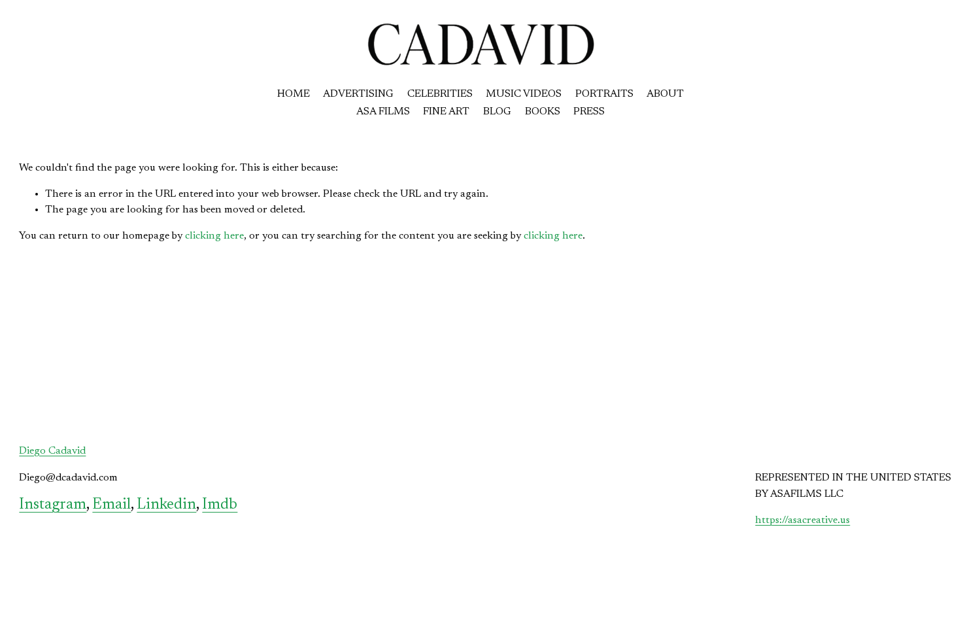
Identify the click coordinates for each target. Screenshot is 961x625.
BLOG (497, 112)
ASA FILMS (383, 112)
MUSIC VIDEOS (524, 94)
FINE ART (446, 112)
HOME (293, 94)
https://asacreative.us (802, 520)
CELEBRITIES (440, 94)
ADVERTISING (358, 94)
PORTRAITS (604, 94)
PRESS (589, 112)
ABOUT (665, 94)
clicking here (214, 236)
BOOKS (542, 112)
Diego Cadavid (52, 451)
